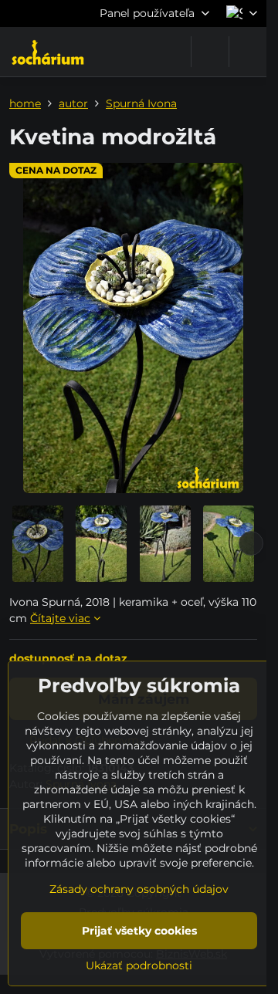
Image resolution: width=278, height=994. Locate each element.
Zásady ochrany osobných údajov (139, 889)
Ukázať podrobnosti (139, 965)
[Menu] (247, 51)
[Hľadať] (210, 51)
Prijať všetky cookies (139, 931)
